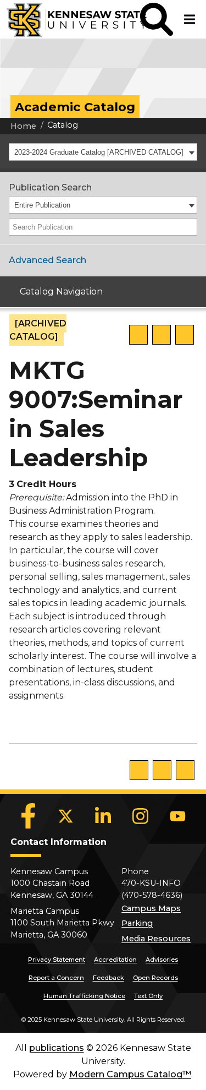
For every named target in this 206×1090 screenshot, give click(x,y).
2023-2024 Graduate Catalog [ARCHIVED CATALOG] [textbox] (98, 152)
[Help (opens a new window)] (184, 335)
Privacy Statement (56, 959)
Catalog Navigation (61, 291)
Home (23, 126)
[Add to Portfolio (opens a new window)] (138, 335)
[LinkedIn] (103, 816)
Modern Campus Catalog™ (130, 1074)
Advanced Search (47, 260)
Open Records (155, 978)
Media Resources (156, 939)
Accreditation (115, 959)
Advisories (162, 959)
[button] (156, 19)
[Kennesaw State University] (70, 19)
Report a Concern (56, 978)
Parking (137, 923)
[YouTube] (178, 816)
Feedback (108, 978)
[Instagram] (141, 816)
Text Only (148, 996)
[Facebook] (28, 816)
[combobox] (103, 152)
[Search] (189, 227)
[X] (66, 816)
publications (56, 1048)
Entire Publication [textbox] (42, 205)
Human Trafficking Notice (84, 996)
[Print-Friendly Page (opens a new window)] (161, 335)
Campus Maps (151, 908)
